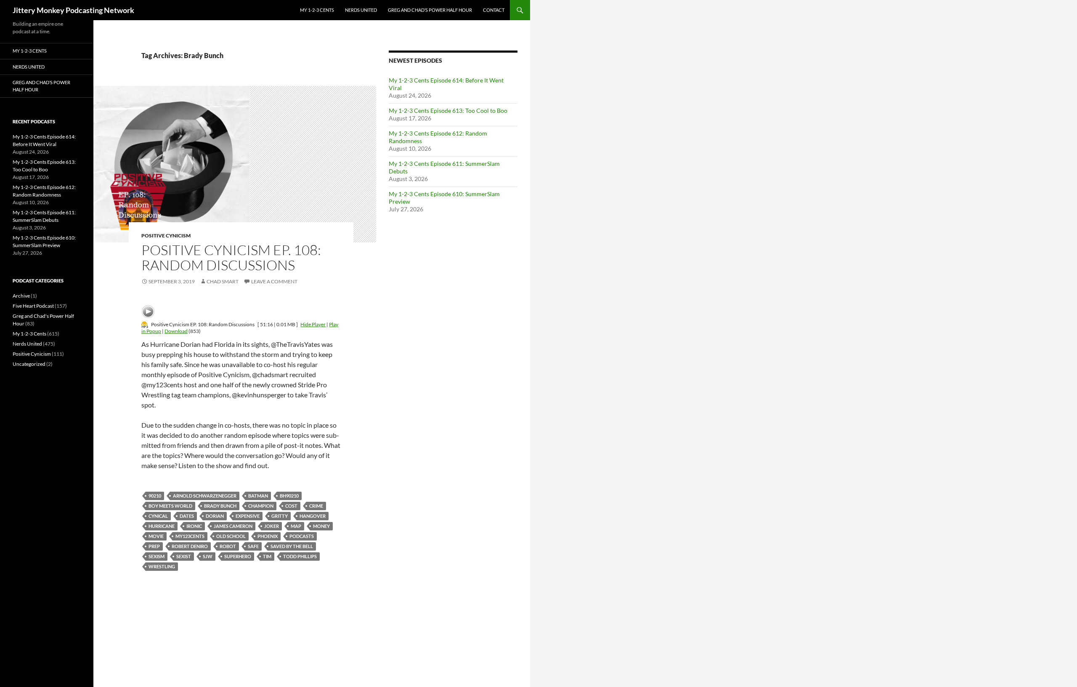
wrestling (162, 566)
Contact (493, 10)
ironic (194, 526)
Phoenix (267, 536)
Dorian (215, 516)
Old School (231, 536)
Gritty (279, 516)
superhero (237, 556)
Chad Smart (223, 281)
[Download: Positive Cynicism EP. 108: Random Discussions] (144, 324)
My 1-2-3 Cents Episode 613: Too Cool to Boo (448, 110)
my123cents (189, 536)
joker (271, 526)
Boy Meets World (170, 506)
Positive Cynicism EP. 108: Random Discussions (231, 257)
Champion (260, 506)
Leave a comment (274, 281)
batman (258, 495)
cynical (158, 516)
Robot (228, 546)
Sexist (183, 556)
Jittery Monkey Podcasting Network (73, 10)
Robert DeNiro (190, 546)
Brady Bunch (220, 506)
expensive (248, 516)
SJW (207, 556)
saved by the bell (292, 546)
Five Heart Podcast (33, 306)
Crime (316, 506)
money (321, 526)
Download (176, 331)
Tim (267, 556)
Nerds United (361, 10)
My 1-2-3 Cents (317, 10)
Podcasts (301, 536)
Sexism (156, 556)
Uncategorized (29, 364)
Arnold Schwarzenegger (204, 495)
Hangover (313, 516)
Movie (156, 536)
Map (296, 526)
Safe (253, 546)
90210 (155, 495)
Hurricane (162, 526)
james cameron (233, 526)
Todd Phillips (300, 556)
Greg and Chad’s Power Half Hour (430, 10)
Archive (21, 296)
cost (291, 506)
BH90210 (289, 495)
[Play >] (148, 311)
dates (187, 516)
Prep (154, 546)
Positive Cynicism (166, 235)
